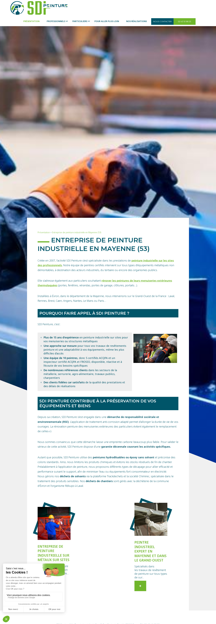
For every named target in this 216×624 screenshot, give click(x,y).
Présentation (31, 21)
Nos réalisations (136, 21)
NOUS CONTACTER (162, 21)
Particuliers (79, 21)
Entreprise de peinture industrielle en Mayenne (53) (76, 232)
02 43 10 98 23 (184, 21)
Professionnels (56, 21)
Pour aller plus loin (106, 21)
